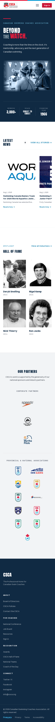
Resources (8, 634)
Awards (6, 652)
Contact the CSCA (11, 611)
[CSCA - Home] (10, 5)
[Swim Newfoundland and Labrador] (37, 497)
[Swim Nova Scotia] (18, 510)
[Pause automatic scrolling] (25, 142)
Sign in (6, 639)
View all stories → (41, 142)
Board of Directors (11, 601)
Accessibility (38, 717)
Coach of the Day (10, 667)
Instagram (7, 689)
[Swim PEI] (18, 523)
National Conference (12, 624)
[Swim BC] (18, 484)
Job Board (7, 629)
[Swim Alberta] (37, 470)
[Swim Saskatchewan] (37, 523)
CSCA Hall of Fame (11, 657)
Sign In (47, 5)
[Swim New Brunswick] (18, 497)
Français (7, 717)
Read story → (9, 207)
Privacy (18, 717)
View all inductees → (41, 246)
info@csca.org (9, 694)
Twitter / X (7, 679)
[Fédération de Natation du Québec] (18, 470)
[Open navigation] (37, 5)
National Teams (10, 662)
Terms (27, 717)
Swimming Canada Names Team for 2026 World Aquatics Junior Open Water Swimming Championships (19, 200)
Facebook (7, 684)
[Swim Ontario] (37, 510)
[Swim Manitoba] (37, 484)
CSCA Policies (9, 606)
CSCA (7, 575)
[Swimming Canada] (27, 537)
